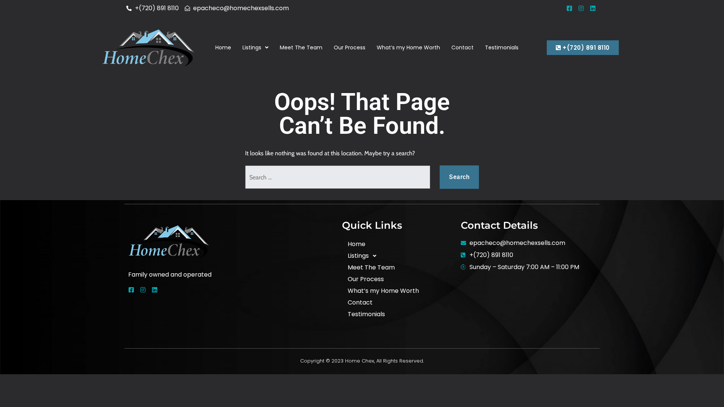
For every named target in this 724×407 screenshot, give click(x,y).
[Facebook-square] (569, 8)
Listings (251, 47)
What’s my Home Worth (408, 47)
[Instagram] (581, 8)
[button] (255, 47)
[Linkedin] (593, 8)
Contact (462, 47)
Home (223, 47)
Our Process (349, 47)
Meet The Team (301, 47)
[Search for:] (337, 177)
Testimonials (501, 47)
